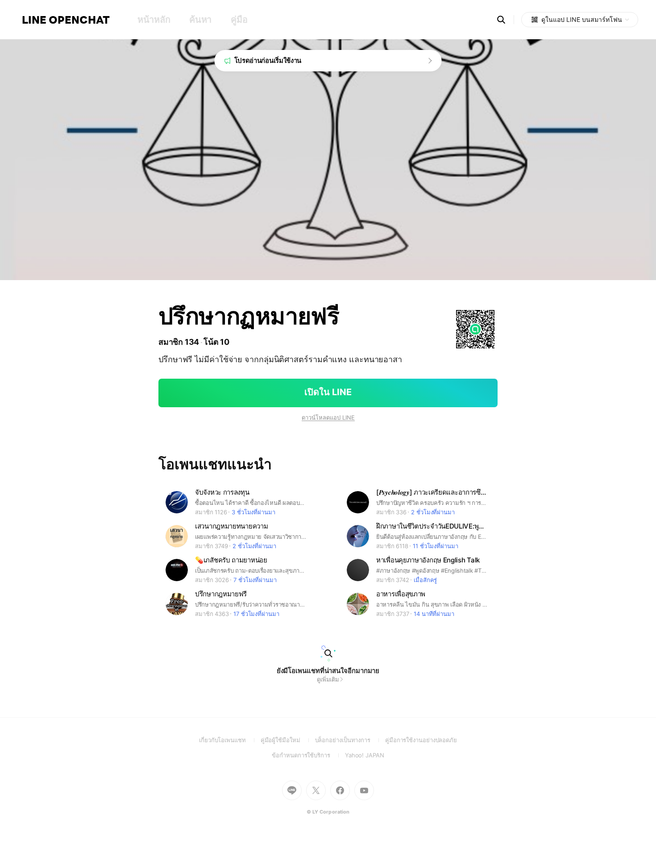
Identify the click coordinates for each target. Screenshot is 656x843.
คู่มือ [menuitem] (239, 19)
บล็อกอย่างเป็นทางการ (350, 740)
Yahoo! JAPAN (364, 755)
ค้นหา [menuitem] (200, 19)
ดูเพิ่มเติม (328, 679)
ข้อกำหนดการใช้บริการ (308, 755)
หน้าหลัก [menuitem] (153, 19)
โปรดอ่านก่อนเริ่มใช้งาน (268, 60)
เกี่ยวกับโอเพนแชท (230, 740)
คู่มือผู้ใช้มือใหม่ (288, 740)
